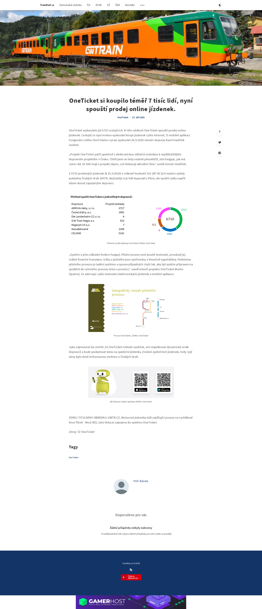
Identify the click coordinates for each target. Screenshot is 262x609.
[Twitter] (219, 142)
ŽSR (117, 5)
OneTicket (123, 117)
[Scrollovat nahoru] (219, 131)
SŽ (108, 5)
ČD (88, 5)
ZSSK (99, 5)
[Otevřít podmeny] (142, 5)
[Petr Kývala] (121, 486)
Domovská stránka (71, 5)
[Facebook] (219, 153)
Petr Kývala (140, 481)
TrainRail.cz (47, 5)
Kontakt (130, 5)
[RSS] (131, 569)
